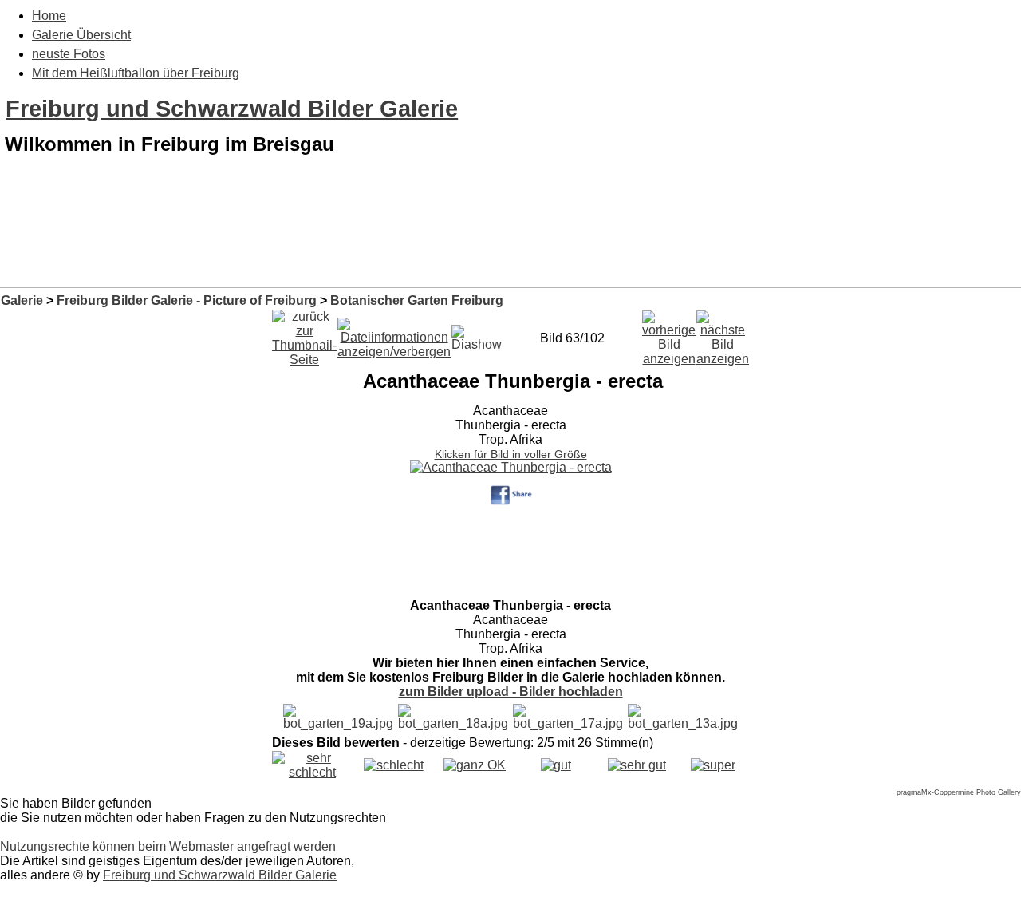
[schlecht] (394, 765)
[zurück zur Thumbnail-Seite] (304, 334)
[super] (713, 765)
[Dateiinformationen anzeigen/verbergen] (394, 334)
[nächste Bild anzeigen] (722, 334)
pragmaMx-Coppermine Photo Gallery (959, 792)
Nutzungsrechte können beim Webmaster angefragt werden (168, 846)
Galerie (22, 300)
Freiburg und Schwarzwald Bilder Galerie (232, 108)
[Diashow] (476, 334)
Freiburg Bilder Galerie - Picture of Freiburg (187, 300)
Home (49, 15)
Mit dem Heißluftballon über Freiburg (135, 73)
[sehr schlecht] (312, 772)
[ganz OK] (474, 765)
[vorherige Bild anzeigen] (669, 334)
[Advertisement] (510, 246)
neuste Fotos (68, 54)
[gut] (556, 765)
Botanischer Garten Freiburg (416, 300)
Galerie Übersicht (81, 34)
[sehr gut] (637, 765)
